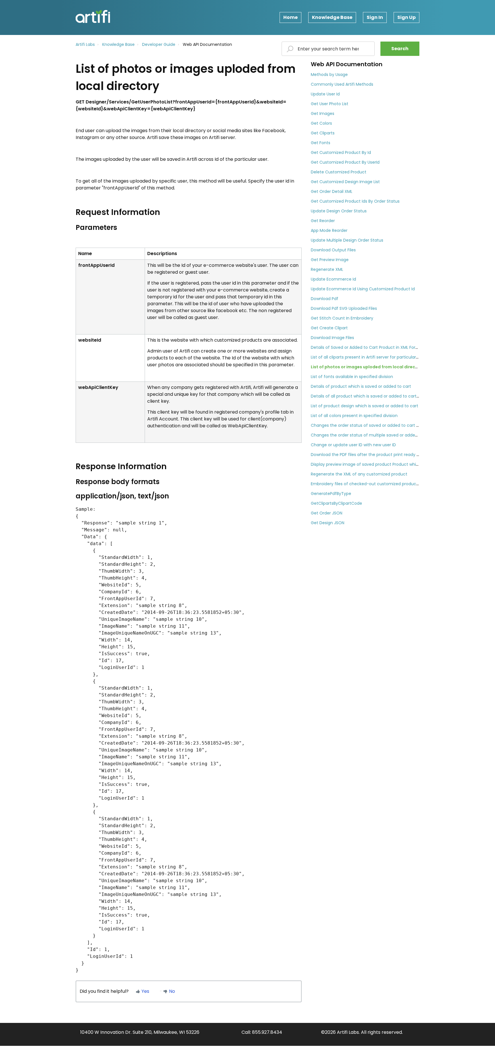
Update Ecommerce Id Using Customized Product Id (363, 289)
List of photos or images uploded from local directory (367, 367)
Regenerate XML (327, 269)
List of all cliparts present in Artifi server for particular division (371, 357)
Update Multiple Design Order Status (347, 240)
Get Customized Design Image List (345, 182)
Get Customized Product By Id (341, 152)
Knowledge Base (332, 17)
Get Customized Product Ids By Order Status (355, 201)
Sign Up (406, 17)
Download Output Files (333, 250)
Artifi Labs (85, 44)
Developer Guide (158, 44)
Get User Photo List (329, 104)
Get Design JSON (327, 523)
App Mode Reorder (329, 230)
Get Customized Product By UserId (345, 162)
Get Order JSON (326, 513)
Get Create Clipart (329, 328)
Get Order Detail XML (331, 191)
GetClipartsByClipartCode (336, 503)
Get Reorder (323, 221)
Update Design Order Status (339, 211)
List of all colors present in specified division (354, 415)
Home (290, 17)
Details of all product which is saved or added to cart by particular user (382, 396)
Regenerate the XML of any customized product (359, 474)
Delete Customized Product (338, 172)
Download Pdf (324, 299)
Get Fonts (320, 143)
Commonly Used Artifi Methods (342, 84)
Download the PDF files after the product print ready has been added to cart (387, 454)
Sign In (375, 17)
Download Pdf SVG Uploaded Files (344, 308)
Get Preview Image (330, 260)
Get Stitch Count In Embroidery (342, 318)
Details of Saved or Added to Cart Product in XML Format (367, 347)
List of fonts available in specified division (352, 376)
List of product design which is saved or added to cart (364, 406)
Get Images (322, 113)
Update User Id (325, 94)
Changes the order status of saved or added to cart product (371, 425)
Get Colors (321, 123)
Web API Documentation (207, 44)
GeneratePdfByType (331, 493)
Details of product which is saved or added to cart (361, 386)
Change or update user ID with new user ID (353, 445)
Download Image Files (332, 337)
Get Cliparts (323, 133)
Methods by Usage (329, 74)
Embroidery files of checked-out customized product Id (367, 484)
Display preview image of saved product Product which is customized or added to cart (397, 464)
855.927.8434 (267, 1032)
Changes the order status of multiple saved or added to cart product (380, 435)
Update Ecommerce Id (333, 279)
